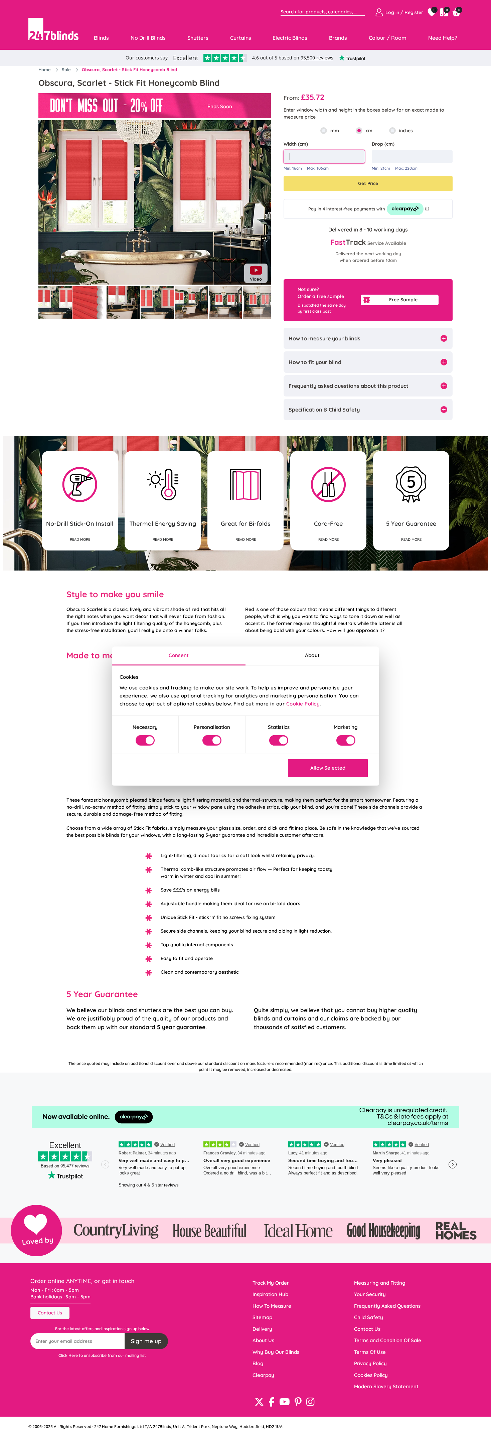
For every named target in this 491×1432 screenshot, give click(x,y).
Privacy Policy (370, 1363)
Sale (67, 69)
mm (334, 131)
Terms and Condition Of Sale (387, 1340)
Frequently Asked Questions (387, 1306)
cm (369, 131)
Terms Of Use (370, 1352)
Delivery (262, 1329)
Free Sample (403, 300)
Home (45, 69)
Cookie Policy (303, 703)
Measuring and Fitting (379, 1283)
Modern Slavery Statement (386, 1386)
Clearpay (263, 1375)
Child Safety (368, 1317)
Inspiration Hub (270, 1294)
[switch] (211, 740)
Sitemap (262, 1317)
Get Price (368, 183)
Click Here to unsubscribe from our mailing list (102, 1355)
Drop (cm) (383, 144)
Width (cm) (296, 144)
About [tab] (312, 655)
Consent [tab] (179, 655)
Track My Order (271, 1283)
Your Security (370, 1294)
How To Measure (272, 1306)
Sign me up (146, 1340)
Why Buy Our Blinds (276, 1352)
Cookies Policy (371, 1375)
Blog (258, 1363)
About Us (263, 1340)
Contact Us (50, 1313)
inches (406, 131)
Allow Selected (327, 768)
